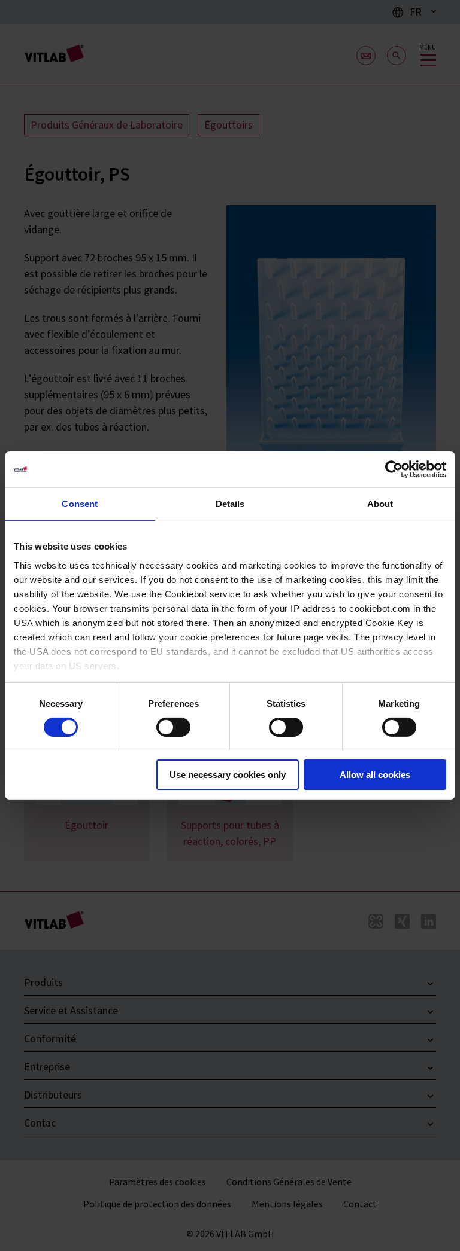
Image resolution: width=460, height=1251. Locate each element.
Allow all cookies (375, 775)
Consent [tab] (80, 504)
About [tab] (380, 504)
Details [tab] (230, 504)
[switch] (173, 727)
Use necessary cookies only (228, 775)
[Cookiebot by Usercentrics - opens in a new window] (393, 469)
